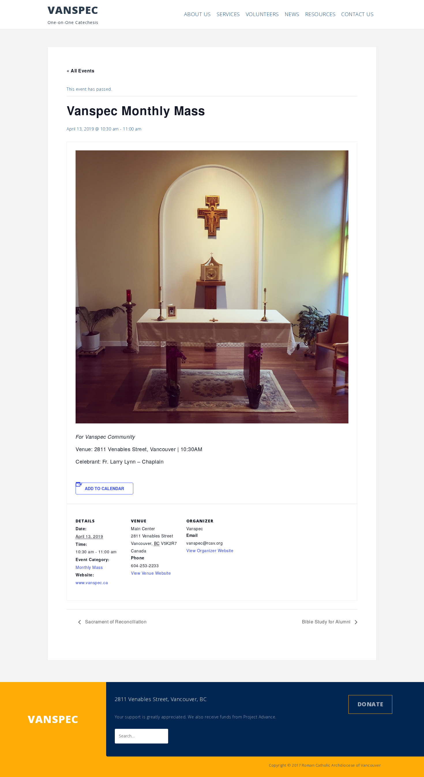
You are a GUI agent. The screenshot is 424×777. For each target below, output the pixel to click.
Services (228, 14)
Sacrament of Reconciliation (115, 621)
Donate (370, 704)
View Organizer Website (209, 550)
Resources (320, 14)
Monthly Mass (89, 567)
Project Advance (259, 717)
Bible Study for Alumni (327, 621)
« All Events (80, 70)
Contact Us (357, 14)
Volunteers (262, 14)
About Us (197, 14)
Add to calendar (104, 488)
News (292, 14)
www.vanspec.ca (92, 582)
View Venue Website (151, 573)
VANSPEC (73, 10)
